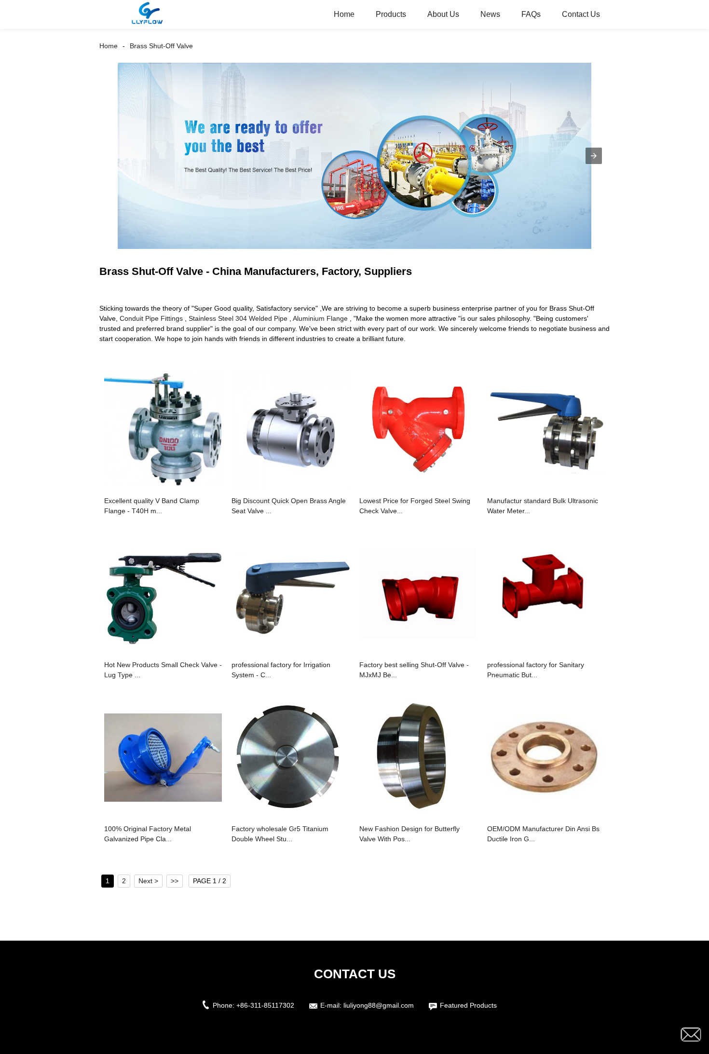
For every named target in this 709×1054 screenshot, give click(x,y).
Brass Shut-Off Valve (161, 46)
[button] (594, 156)
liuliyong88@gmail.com (378, 1005)
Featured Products (468, 1005)
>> (174, 881)
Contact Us (581, 14)
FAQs (531, 14)
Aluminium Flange (320, 318)
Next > (148, 881)
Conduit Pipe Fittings (151, 318)
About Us (443, 14)
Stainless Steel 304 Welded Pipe (238, 318)
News (490, 14)
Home (344, 14)
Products (391, 14)
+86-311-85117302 (265, 1005)
